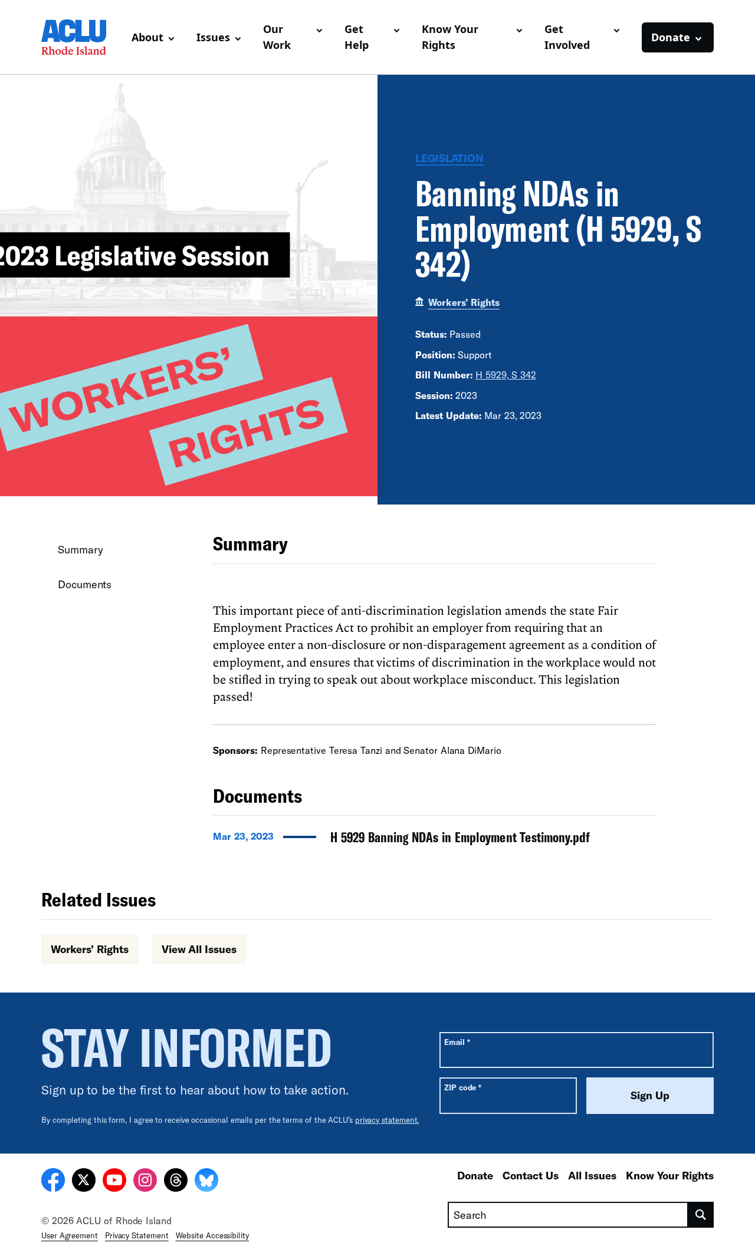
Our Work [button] (277, 37)
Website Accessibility (212, 1235)
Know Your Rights (670, 1175)
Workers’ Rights (464, 302)
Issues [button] (213, 37)
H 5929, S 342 (505, 374)
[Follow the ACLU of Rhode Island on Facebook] (53, 1181)
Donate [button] (670, 37)
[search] (701, 1215)
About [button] (147, 37)
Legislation (449, 157)
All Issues (592, 1175)
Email (457, 1042)
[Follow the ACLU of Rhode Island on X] (84, 1181)
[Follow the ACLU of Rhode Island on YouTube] (114, 1181)
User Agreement (69, 1235)
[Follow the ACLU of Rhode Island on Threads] (176, 1181)
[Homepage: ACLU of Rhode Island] (81, 37)
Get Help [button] (356, 37)
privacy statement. (387, 1120)
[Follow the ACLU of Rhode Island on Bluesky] (206, 1181)
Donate (475, 1175)
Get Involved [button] (567, 37)
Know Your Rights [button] (450, 37)
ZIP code (462, 1087)
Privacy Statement (137, 1235)
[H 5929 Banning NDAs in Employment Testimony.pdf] (434, 840)
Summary (80, 549)
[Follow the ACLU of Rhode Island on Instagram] (145, 1181)
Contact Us (531, 1175)
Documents (84, 584)
